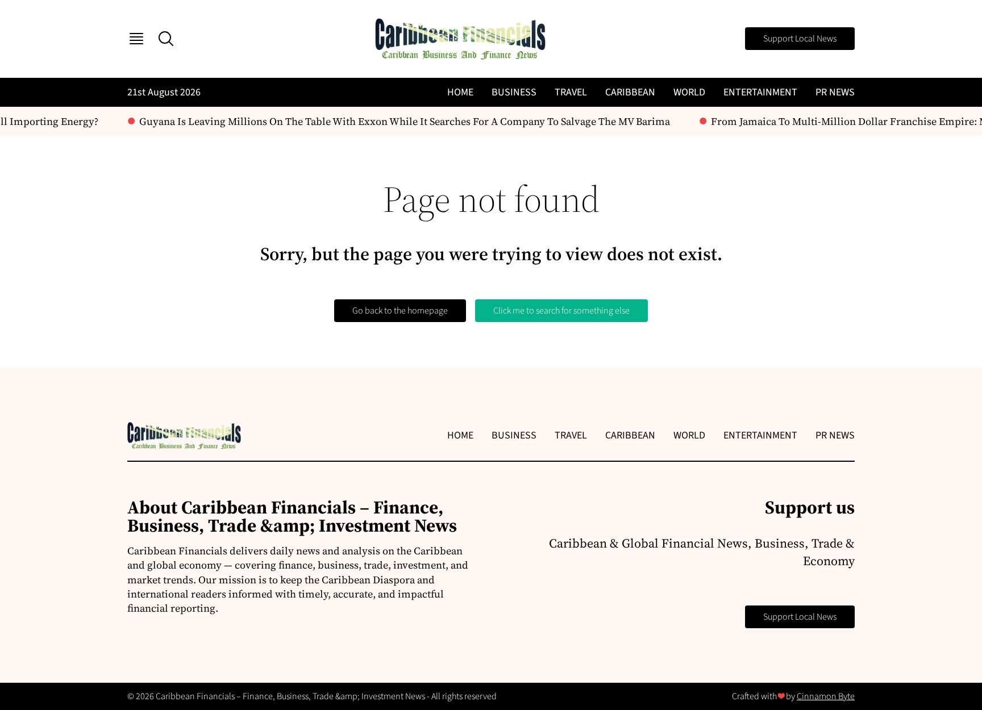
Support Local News (800, 38)
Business (514, 92)
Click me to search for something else (561, 310)
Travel (571, 92)
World (689, 92)
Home (460, 92)
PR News (835, 92)
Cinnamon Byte (826, 696)
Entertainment (760, 92)
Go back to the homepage (400, 310)
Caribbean (630, 92)
